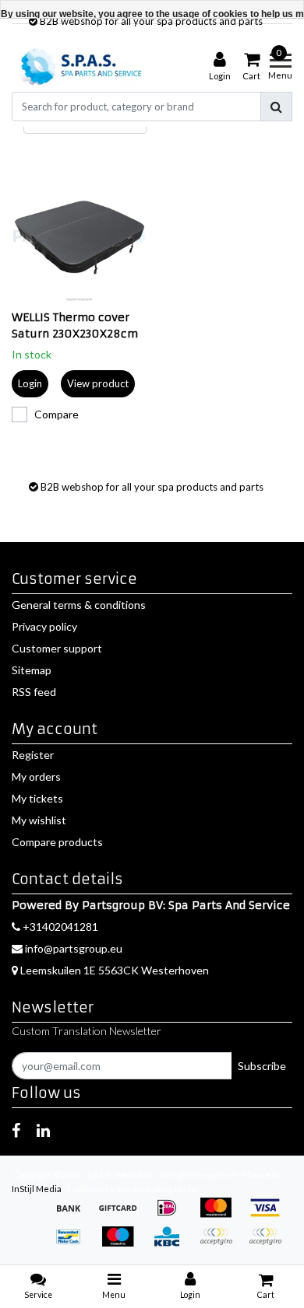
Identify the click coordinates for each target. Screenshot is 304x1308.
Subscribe (262, 1065)
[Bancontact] (73, 1243)
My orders (36, 776)
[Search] (276, 106)
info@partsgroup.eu (73, 948)
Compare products (57, 841)
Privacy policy (44, 626)
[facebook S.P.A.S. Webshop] (16, 1130)
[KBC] (171, 1243)
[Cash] (122, 1215)
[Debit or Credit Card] (269, 1243)
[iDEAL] (171, 1215)
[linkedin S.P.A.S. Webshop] (43, 1130)
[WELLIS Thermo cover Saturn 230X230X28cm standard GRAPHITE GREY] (79, 237)
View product (98, 383)
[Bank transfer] (73, 1215)
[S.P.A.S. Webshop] (79, 66)
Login (30, 383)
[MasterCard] (221, 1215)
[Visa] (269, 1215)
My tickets (37, 798)
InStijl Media (37, 1189)
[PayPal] (221, 1243)
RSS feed (34, 691)
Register (33, 754)
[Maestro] (122, 1243)
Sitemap (31, 670)
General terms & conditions (79, 604)
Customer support (57, 648)
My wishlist (39, 820)
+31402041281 (59, 926)
